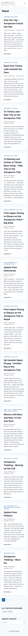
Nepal (16, 16)
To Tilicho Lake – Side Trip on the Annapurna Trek (12, 114)
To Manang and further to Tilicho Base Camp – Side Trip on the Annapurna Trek (13, 165)
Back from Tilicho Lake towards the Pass (13, 69)
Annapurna (7, 16)
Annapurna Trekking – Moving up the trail (13, 465)
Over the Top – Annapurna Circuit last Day (13, 23)
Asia (12, 16)
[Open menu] (24, 3)
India (5, 506)
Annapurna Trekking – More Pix (12, 559)
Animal (6, 209)
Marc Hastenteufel (10, 30)
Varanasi (6, 509)
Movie (5, 411)
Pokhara (14, 411)
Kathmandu (7, 264)
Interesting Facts (12, 262)
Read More (8, 54)
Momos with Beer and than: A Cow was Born (13, 417)
